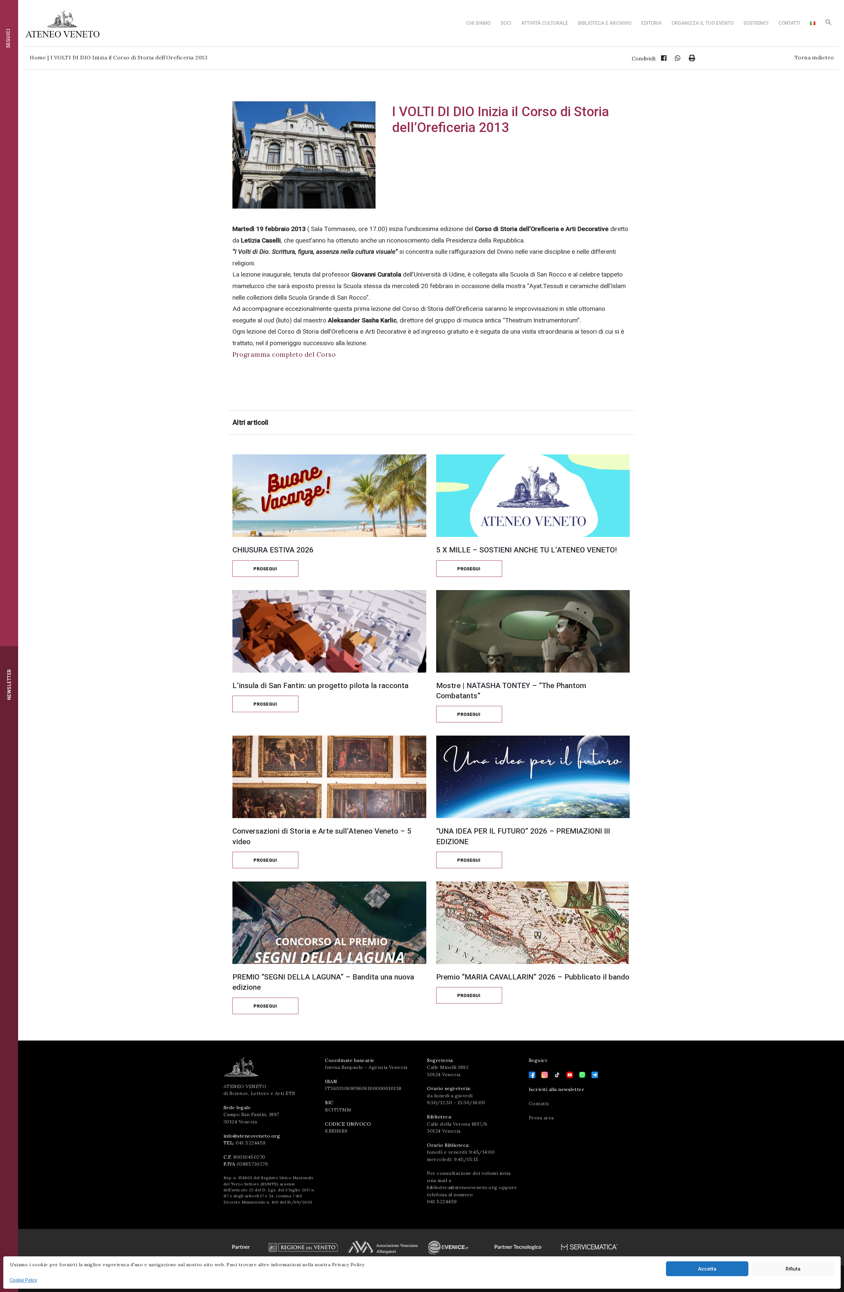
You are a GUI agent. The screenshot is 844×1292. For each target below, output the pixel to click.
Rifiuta (793, 1269)
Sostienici (756, 23)
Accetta (707, 1269)
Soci (505, 23)
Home (38, 57)
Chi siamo (478, 23)
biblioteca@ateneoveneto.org (462, 1187)
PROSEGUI (265, 568)
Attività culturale (544, 23)
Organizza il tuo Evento (703, 23)
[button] (828, 24)
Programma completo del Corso (284, 354)
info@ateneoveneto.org (252, 1136)
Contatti (789, 23)
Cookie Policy (23, 1280)
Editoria (651, 23)
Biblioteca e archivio (604, 23)
